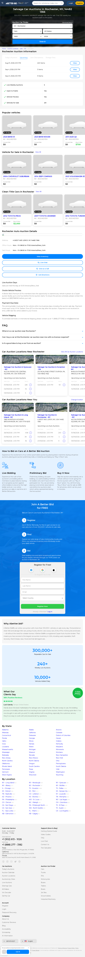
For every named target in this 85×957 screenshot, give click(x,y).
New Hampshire (62, 755)
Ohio (57, 761)
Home (4, 48)
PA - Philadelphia (8, 799)
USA (21, 48)
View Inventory (42, 256)
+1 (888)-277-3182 (58, 319)
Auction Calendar (8, 872)
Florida (4, 738)
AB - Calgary (33, 814)
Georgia (32, 738)
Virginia (31, 772)
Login (4, 909)
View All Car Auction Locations (72, 352)
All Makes (5, 889)
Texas (31, 769)
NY (25, 48)
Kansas (31, 744)
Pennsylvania (61, 763)
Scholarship (6, 932)
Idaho (4, 741)
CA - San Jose (7, 808)
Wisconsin (32, 775)
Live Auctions (7, 882)
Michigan (32, 749)
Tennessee (6, 769)
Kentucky (59, 744)
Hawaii (58, 738)
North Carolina (7, 761)
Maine (31, 747)
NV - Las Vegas (61, 799)
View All (38, 152)
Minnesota (60, 749)
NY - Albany (6, 785)
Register (5, 906)
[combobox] (42, 26)
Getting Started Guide (49, 831)
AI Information (7, 936)
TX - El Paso (60, 805)
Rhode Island (7, 766)
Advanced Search (67, 22)
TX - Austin (60, 808)
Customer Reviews (9, 922)
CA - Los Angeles (62, 811)
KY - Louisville (61, 794)
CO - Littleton (34, 794)
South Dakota (61, 766)
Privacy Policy (71, 948)
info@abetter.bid (73, 319)
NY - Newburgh (34, 783)
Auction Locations (12, 48)
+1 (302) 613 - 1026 (12, 839)
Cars (42, 869)
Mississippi (6, 752)
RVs (42, 876)
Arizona (58, 730)
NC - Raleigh (33, 802)
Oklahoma (6, 763)
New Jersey (6, 758)
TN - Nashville (7, 794)
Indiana (58, 741)
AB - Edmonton (7, 814)
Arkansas (5, 732)
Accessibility (6, 929)
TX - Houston (33, 788)
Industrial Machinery (48, 899)
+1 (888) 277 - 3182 (12, 844)
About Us (5, 919)
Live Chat (44, 841)
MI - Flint (32, 791)
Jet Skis (43, 892)
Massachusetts (7, 749)
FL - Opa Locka (7, 811)
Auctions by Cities (8, 879)
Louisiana (5, 747)
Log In (49, 612)
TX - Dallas (59, 788)
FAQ (42, 838)
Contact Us (45, 844)
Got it (18, 952)
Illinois (31, 741)
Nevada (32, 755)
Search (42, 42)
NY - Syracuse (61, 783)
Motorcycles (45, 879)
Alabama (5, 730)
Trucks (43, 872)
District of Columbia (63, 735)
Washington (60, 772)
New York (59, 758)
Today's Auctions (8, 869)
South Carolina (34, 766)
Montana (59, 752)
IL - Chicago (6, 788)
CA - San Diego (7, 805)
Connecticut (6, 735)
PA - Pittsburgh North (37, 805)
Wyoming (59, 775)
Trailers (43, 886)
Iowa (4, 744)
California (32, 732)
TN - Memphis (61, 797)
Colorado (59, 732)
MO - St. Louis (34, 799)
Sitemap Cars (7, 886)
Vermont (5, 772)
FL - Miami (33, 811)
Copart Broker (35, 950)
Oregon (32, 763)
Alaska (31, 730)
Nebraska (5, 755)
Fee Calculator (46, 848)
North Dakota (34, 761)
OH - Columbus (61, 802)
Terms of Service (62, 948)
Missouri (32, 752)
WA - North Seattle (36, 808)
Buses (43, 882)
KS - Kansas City (62, 791)
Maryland (59, 747)
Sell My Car (6, 896)
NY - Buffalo (60, 785)
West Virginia (7, 775)
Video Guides (45, 834)
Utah (58, 769)
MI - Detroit (6, 791)
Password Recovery (9, 912)
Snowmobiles (46, 896)
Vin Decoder (6, 892)
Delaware (32, 735)
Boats (43, 889)
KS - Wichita (33, 797)
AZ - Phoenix (6, 797)
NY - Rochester (34, 785)
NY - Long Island (8, 783)
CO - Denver (6, 802)
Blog (3, 926)
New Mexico (33, 758)
